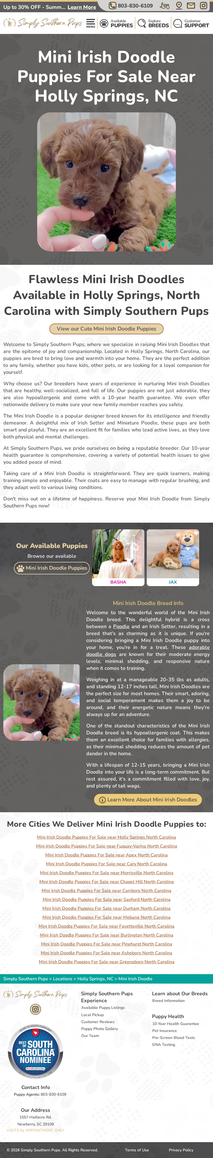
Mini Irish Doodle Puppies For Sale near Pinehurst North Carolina (106, 944)
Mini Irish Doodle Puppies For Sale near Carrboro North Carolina (106, 891)
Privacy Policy (181, 1150)
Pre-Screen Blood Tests (173, 1037)
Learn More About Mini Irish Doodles (152, 799)
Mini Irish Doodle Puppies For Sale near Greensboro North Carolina (106, 962)
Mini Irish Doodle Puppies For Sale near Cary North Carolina (106, 864)
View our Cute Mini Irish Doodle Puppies (106, 328)
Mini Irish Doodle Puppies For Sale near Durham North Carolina (106, 908)
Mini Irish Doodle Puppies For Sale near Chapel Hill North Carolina (106, 882)
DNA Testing (163, 1044)
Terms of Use (137, 1150)
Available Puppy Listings (103, 1007)
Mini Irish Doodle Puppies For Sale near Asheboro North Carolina (106, 953)
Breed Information (168, 1000)
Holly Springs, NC (96, 979)
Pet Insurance (164, 1030)
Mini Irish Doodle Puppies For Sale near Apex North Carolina (106, 855)
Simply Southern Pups (25, 979)
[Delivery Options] (165, 5)
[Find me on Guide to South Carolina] (35, 1051)
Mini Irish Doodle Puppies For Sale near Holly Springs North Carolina (106, 837)
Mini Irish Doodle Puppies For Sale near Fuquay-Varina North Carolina (106, 846)
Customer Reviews (98, 1021)
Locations (62, 979)
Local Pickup (92, 1015)
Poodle (121, 626)
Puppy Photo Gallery (99, 1028)
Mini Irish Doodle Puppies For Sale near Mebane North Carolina (106, 917)
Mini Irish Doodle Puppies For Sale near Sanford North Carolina (107, 900)
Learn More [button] (82, 7)
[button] (131, 5)
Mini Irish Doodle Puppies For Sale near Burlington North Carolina (106, 935)
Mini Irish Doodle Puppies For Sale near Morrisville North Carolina (106, 873)
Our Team (90, 1035)
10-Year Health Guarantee (175, 1023)
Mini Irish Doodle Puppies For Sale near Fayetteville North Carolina (106, 926)
